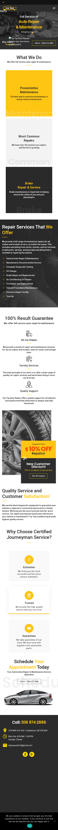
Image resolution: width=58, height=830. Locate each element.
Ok (29, 826)
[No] (54, 821)
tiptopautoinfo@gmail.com (20, 745)
